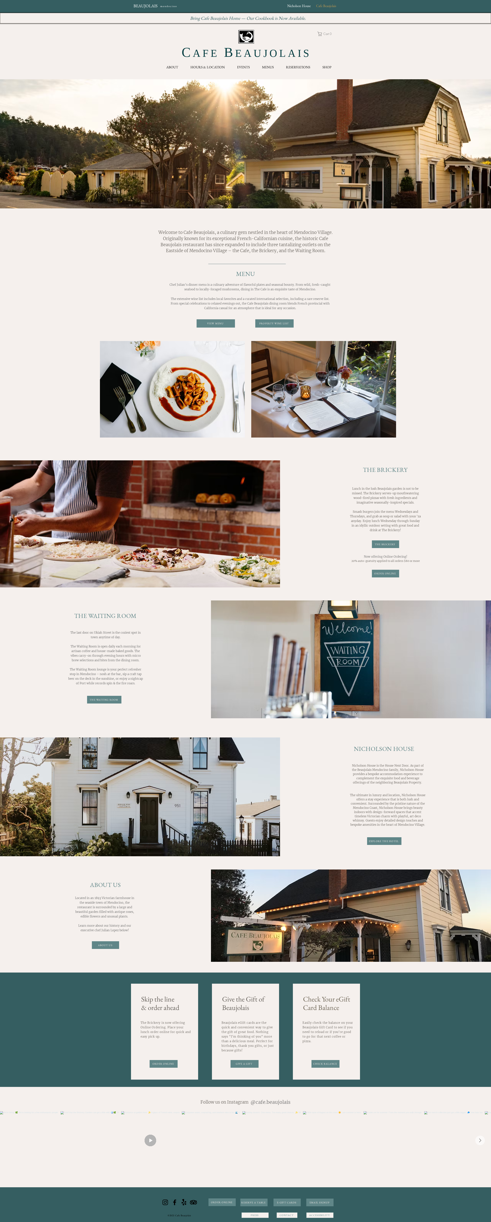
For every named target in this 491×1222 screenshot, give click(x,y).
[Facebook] (174, 1202)
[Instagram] (165, 1202)
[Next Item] (480, 1140)
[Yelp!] (184, 1202)
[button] (325, 34)
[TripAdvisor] (193, 1202)
